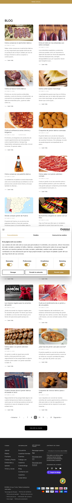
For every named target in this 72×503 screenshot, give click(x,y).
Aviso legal (10, 499)
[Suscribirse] (66, 451)
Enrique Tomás (14, 487)
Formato (8, 456)
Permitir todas (58, 272)
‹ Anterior (13, 417)
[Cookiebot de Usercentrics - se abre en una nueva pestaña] (61, 229)
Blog (20, 469)
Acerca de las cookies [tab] (59, 235)
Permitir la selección (36, 272)
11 (43, 417)
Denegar (13, 272)
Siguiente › (58, 417)
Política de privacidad (13, 494)
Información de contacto (25, 496)
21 (51, 417)
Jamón (7, 450)
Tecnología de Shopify (11, 492)
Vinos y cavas (9, 469)
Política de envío (11, 496)
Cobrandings (22, 466)
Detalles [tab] (36, 235)
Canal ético (22, 478)
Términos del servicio (27, 494)
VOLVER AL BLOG (36, 428)
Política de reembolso (25, 491)
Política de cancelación (21, 499)
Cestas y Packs (10, 460)
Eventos (21, 456)
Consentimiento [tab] (12, 235)
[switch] (27, 264)
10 (39, 417)
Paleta (7, 453)
